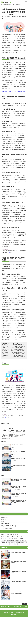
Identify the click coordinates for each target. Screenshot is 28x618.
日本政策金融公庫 (11, 542)
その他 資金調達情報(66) (7, 528)
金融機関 (7, 544)
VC (4, 534)
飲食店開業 (23, 544)
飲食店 (19, 544)
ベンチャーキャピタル (5, 538)
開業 (13, 544)
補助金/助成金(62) (5, 523)
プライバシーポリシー (19, 612)
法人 (16, 542)
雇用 (16, 544)
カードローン (15, 534)
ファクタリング (19, 536)
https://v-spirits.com (6, 438)
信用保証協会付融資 (10, 540)
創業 (20, 540)
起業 (4, 544)
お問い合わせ (14, 614)
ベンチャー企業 (12, 538)
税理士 (26, 542)
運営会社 (6, 612)
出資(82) (3, 521)
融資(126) (3, 519)
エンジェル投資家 (9, 534)
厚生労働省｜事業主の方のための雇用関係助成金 (13, 91)
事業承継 (21, 538)
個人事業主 (17, 540)
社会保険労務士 (21, 542)
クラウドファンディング (5, 536)
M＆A (2, 534)
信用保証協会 (3, 540)
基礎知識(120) (4, 517)
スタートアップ (13, 536)
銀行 (11, 544)
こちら (8, 252)
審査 (6, 542)
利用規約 (11, 612)
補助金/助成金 (15, 16)
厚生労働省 (22, 16)
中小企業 (17, 538)
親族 (2, 544)
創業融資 (23, 540)
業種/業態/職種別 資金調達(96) (8, 526)
